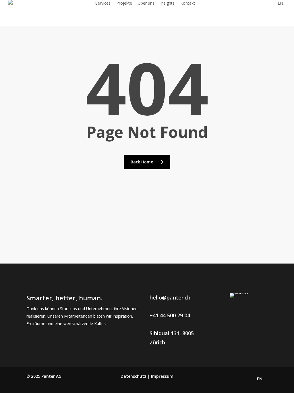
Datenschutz (133, 376)
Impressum (162, 376)
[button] (170, 297)
